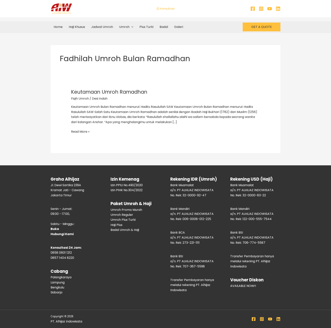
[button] (131, 27)
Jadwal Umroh (102, 27)
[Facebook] (252, 8)
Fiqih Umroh (80, 98)
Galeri (178, 27)
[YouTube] (269, 8)
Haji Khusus (77, 27)
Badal (164, 27)
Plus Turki (146, 27)
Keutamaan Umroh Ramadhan (109, 91)
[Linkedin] (278, 8)
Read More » (80, 131)
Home (58, 27)
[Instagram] (261, 8)
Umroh (124, 27)
